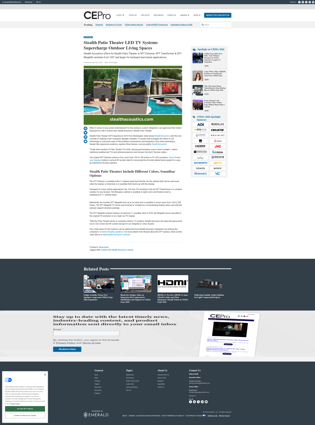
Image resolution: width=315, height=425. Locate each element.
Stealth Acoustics (162, 136)
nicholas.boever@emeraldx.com (199, 392)
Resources (159, 15)
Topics (132, 15)
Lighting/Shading (131, 387)
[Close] (45, 374)
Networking (129, 375)
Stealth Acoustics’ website (118, 234)
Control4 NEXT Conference (157, 25)
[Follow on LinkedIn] (303, 2)
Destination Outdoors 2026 (181, 25)
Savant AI (99, 25)
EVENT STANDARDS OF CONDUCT (172, 416)
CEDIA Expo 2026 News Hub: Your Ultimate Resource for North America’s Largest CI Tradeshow (213, 57)
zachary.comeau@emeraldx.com (199, 383)
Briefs (96, 378)
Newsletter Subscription (217, 15)
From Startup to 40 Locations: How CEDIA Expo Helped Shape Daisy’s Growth (214, 103)
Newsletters (161, 384)
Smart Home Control (132, 381)
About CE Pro (162, 378)
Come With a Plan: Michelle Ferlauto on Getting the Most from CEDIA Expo (215, 73)
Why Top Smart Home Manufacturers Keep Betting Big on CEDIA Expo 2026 (215, 88)
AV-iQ (38, 2)
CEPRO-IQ (161, 387)
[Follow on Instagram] (309, 2)
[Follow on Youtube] (313, 2)
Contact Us (192, 396)
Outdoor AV (106, 250)
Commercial (130, 378)
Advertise (28, 2)
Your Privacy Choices (193, 416)
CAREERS (132, 416)
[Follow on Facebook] (299, 2)
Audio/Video (130, 384)
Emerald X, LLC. (213, 412)
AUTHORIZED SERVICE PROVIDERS (148, 416)
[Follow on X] (306, 2)
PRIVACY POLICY (224, 416)
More (196, 15)
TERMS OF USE (212, 416)
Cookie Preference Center (25, 415)
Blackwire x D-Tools (114, 25)
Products (97, 381)
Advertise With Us (163, 375)
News (206, 66)
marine (130, 250)
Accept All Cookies (25, 409)
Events (170, 15)
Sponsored (88, 37)
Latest (119, 15)
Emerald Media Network (11, 2)
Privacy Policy (15, 403)
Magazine (161, 381)
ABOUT (124, 416)
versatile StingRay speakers (111, 232)
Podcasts (97, 393)
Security (128, 390)
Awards (183, 15)
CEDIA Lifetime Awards (134, 25)
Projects (145, 15)
